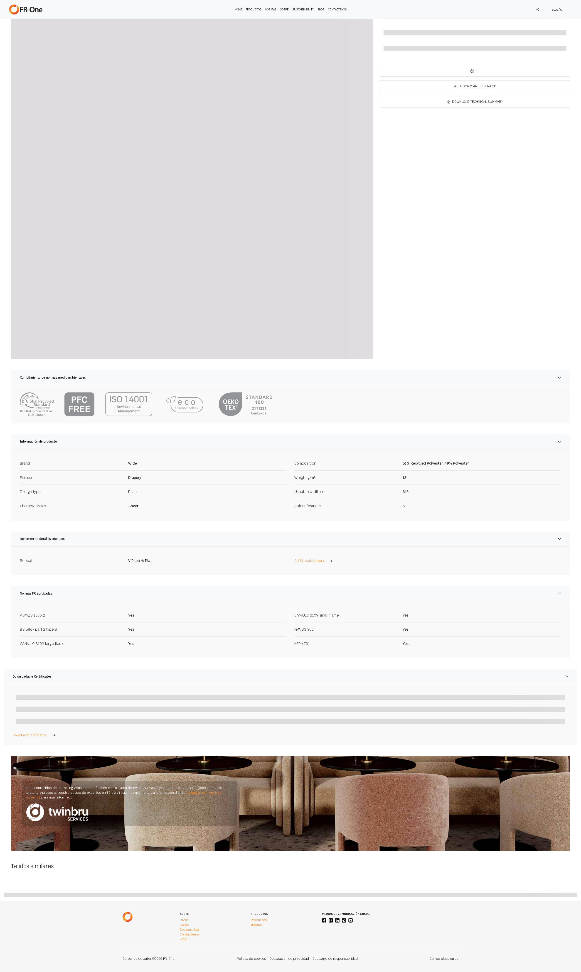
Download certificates (30, 735)
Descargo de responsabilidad (335, 959)
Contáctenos (337, 9)
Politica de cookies (251, 959)
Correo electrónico (444, 959)
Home (238, 9)
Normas (270, 9)
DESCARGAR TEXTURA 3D (477, 86)
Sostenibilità (189, 930)
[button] (475, 71)
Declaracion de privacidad (289, 959)
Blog (321, 9)
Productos (254, 9)
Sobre (284, 9)
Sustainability (303, 9)
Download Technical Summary (477, 102)
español (557, 9)
